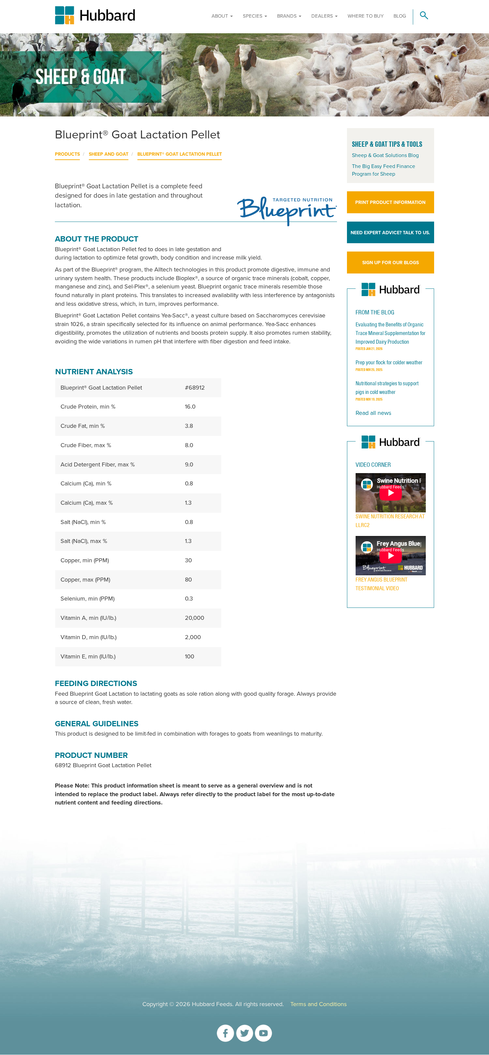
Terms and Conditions (318, 1004)
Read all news (373, 413)
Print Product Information (390, 202)
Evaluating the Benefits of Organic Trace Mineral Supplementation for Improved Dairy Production (390, 333)
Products (67, 154)
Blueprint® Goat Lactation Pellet (179, 154)
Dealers (322, 16)
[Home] (124, 15)
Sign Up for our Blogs (390, 262)
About (221, 16)
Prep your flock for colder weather (389, 362)
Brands (287, 16)
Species (253, 16)
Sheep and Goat (108, 154)
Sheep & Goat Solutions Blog (385, 155)
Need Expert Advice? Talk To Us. (390, 233)
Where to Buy (366, 16)
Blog (400, 16)
